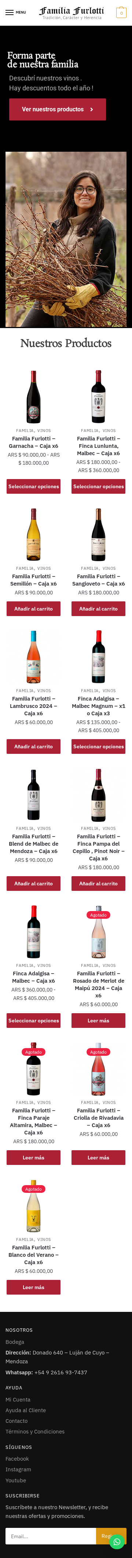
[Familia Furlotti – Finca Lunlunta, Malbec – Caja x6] (98, 397)
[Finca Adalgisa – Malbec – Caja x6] (33, 932)
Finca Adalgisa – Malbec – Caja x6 (33, 977)
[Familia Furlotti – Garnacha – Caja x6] (33, 397)
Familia (25, 430)
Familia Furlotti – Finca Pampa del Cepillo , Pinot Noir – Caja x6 (99, 847)
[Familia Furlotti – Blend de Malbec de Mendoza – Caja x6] (33, 795)
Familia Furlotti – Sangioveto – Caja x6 (98, 580)
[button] (117, 1541)
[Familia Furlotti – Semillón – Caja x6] (33, 534)
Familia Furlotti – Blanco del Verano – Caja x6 (33, 1255)
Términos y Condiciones (35, 1431)
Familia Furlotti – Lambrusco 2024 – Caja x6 (33, 706)
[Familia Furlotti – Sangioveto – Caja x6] (98, 534)
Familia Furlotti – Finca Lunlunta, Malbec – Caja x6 (98, 446)
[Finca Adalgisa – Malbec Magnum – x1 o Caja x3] (98, 657)
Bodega (15, 1341)
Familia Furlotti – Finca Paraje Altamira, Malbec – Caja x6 (33, 1121)
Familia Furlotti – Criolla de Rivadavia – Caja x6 (99, 1118)
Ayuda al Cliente (26, 1410)
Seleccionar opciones (33, 486)
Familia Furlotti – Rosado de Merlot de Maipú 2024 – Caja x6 (98, 984)
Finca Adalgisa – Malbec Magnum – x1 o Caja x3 (98, 706)
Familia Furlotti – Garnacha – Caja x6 (33, 442)
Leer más (98, 1020)
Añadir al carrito (33, 608)
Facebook (17, 1458)
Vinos (44, 430)
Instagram (18, 1469)
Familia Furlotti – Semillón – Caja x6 (33, 580)
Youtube (16, 1480)
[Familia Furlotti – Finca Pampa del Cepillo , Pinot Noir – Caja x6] (98, 795)
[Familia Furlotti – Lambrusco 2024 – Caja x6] (33, 657)
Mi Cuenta (18, 1399)
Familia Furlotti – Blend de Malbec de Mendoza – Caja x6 (33, 843)
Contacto (16, 1420)
